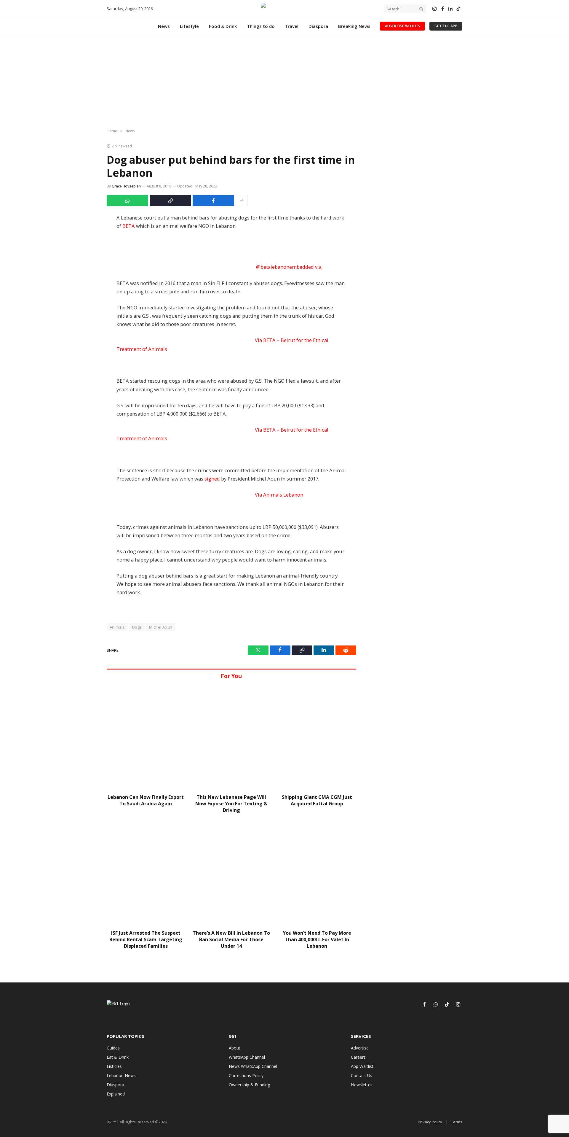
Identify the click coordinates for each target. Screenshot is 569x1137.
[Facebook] (89, 221)
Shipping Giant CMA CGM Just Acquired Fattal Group (317, 800)
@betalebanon (289, 266)
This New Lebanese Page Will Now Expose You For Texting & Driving (231, 803)
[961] (284, 9)
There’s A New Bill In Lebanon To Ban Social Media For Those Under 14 (231, 939)
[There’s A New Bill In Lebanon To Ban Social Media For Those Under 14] (231, 873)
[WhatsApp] (89, 234)
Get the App (445, 25)
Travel (291, 26)
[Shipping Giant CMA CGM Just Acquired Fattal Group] (317, 737)
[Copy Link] (170, 200)
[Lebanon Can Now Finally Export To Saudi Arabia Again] (146, 737)
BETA (128, 225)
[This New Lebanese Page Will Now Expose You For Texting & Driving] (231, 737)
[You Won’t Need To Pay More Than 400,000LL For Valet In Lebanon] (317, 873)
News (164, 26)
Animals (117, 627)
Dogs (137, 627)
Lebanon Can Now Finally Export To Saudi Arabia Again (146, 800)
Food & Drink (223, 26)
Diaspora (318, 26)
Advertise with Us (402, 25)
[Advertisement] (284, 81)
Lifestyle (189, 26)
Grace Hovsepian (126, 186)
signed (212, 478)
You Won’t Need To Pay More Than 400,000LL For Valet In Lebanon (317, 939)
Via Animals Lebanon (279, 494)
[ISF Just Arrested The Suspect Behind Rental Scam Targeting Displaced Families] (146, 873)
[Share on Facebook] (213, 200)
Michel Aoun (160, 627)
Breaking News (354, 26)
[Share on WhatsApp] (127, 200)
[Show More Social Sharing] (241, 200)
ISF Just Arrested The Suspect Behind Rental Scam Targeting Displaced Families (145, 939)
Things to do (261, 26)
